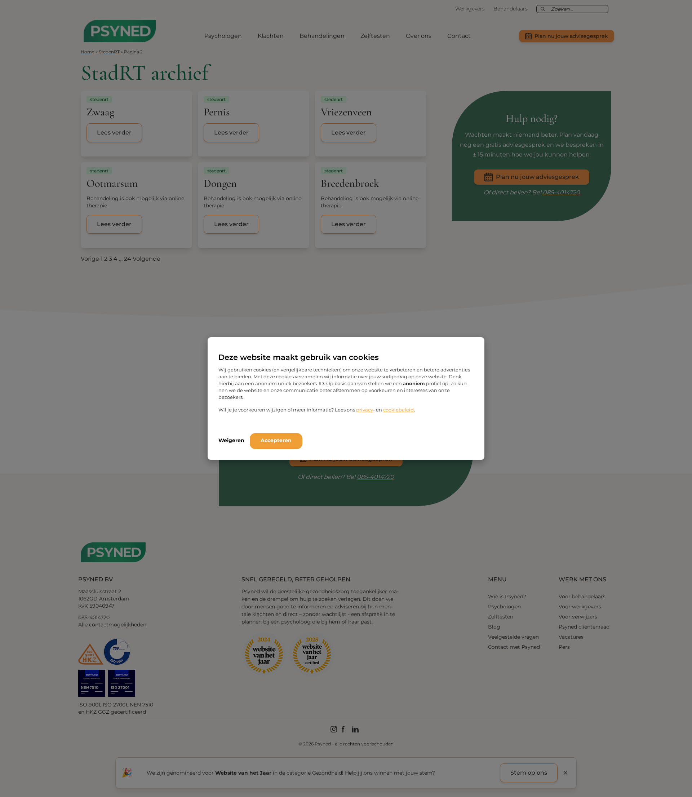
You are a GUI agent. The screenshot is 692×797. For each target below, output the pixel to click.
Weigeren (231, 440)
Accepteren (276, 440)
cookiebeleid (398, 410)
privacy (364, 410)
